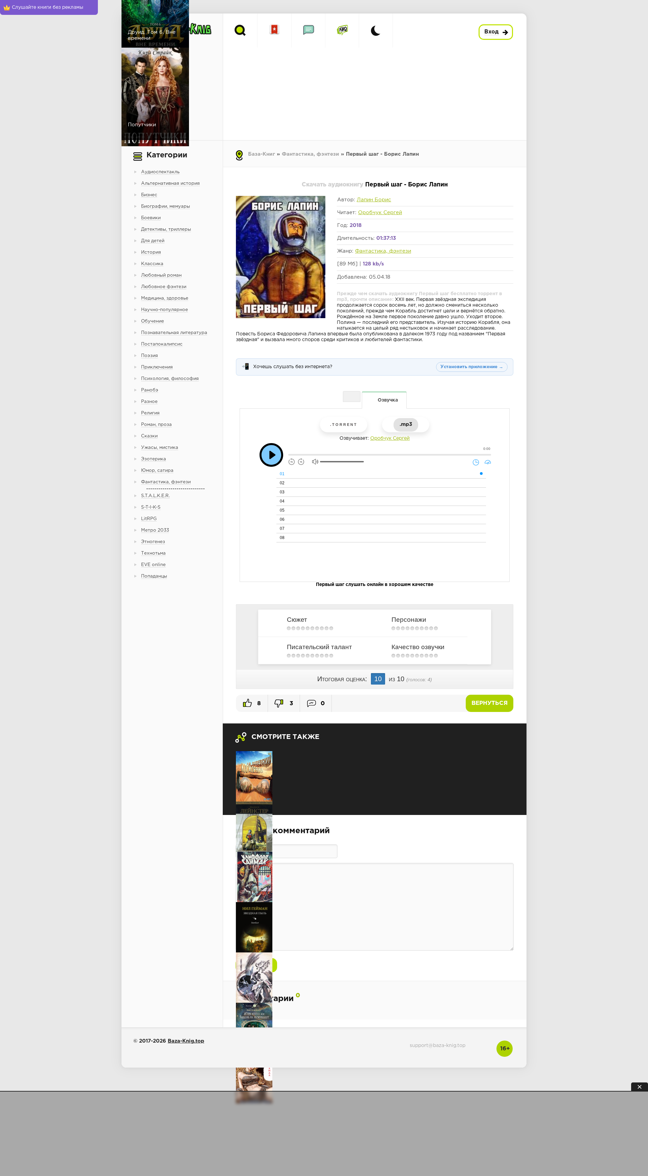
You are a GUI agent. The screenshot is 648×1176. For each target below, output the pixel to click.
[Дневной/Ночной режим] (376, 31)
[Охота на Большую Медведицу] (254, 977)
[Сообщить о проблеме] (351, 396)
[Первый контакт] (254, 826)
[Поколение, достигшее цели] (254, 877)
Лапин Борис (374, 200)
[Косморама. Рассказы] (254, 776)
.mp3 (406, 424)
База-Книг (261, 154)
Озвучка (388, 400)
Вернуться (489, 703)
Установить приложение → (471, 367)
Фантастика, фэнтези (310, 154)
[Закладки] (275, 31)
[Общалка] (308, 31)
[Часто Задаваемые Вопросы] (342, 31)
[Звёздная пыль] (254, 927)
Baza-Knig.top (186, 1041)
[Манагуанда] (254, 1078)
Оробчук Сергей (380, 212)
